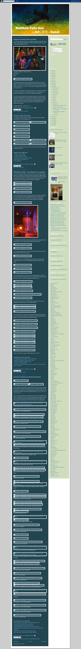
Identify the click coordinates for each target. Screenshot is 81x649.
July (54, 96)
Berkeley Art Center (54, 312)
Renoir (52, 439)
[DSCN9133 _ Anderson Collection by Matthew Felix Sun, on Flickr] (21, 491)
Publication (53, 433)
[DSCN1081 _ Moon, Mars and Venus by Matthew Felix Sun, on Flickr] (22, 136)
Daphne (52, 343)
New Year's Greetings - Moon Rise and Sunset (23, 158)
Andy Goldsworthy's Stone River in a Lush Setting (23, 623)
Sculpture (52, 451)
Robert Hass (53, 443)
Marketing (52, 395)
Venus (22, 167)
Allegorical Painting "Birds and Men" (25, 39)
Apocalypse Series (41, 82)
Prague (52, 432)
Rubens (52, 446)
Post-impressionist (54, 429)
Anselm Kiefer (53, 294)
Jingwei (52, 380)
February (55, 104)
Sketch (52, 457)
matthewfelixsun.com (26, 105)
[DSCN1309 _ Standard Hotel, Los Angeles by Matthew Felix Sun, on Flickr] (23, 248)
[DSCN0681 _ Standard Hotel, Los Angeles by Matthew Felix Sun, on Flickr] (23, 188)
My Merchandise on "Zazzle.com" (57, 204)
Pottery (52, 430)
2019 (53, 80)
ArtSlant (52, 301)
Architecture (53, 298)
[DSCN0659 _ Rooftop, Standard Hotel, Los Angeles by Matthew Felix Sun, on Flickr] (24, 342)
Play (51, 425)
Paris (52, 419)
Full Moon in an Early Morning (19, 155)
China (52, 325)
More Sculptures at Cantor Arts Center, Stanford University (25, 632)
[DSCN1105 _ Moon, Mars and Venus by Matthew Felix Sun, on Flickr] (22, 122)
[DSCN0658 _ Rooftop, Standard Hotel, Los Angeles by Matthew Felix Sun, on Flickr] (24, 334)
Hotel (17, 372)
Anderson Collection (20, 638)
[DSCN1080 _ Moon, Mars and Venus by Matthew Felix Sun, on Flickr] (22, 125)
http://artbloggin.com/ (55, 251)
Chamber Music (54, 323)
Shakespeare (53, 453)
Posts (53, 49)
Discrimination (53, 346)
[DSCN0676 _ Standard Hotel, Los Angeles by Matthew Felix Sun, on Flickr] (23, 202)
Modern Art (26, 638)
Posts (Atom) (21, 643)
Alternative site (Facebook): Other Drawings (59, 230)
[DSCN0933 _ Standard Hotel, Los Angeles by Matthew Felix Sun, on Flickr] (23, 244)
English (52, 350)
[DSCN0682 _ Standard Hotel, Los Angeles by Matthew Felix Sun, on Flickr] (23, 255)
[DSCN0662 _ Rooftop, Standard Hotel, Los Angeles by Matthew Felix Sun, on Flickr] (24, 349)
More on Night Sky (17, 160)
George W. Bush (25, 86)
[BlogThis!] (16, 109)
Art (51, 300)
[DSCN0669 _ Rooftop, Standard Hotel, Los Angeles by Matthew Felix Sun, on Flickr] (24, 346)
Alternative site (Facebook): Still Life (57, 222)
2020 (53, 78)
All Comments (55, 51)
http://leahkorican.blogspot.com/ (57, 261)
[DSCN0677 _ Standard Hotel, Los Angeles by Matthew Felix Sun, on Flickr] (23, 192)
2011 (53, 121)
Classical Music (54, 330)
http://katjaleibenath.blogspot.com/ (57, 265)
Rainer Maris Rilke (54, 434)
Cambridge (53, 322)
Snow (52, 458)
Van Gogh (52, 468)
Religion (52, 437)
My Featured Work (19, 111)
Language (52, 387)
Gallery (52, 361)
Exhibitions (53, 353)
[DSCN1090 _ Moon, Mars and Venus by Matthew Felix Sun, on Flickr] (22, 143)
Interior (52, 375)
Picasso (52, 423)
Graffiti (52, 364)
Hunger (52, 371)
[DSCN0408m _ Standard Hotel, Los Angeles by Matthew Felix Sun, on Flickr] (23, 281)
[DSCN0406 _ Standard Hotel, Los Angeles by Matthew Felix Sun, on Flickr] (23, 272)
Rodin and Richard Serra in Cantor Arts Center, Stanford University (27, 622)
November (55, 89)
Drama (52, 347)
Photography (53, 422)
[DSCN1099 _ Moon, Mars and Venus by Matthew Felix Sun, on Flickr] (38, 140)
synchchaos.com (54, 475)
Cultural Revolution (54, 342)
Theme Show (53, 462)
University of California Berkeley (57, 467)
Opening (52, 413)
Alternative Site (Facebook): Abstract (58, 223)
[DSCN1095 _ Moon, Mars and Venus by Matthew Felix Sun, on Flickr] (22, 140)
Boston (52, 316)
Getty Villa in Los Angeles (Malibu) (20, 362)
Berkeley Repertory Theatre (56, 315)
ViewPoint (52, 471)
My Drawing (53, 405)
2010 (53, 123)
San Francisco (53, 448)
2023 (53, 73)
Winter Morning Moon (58, 147)
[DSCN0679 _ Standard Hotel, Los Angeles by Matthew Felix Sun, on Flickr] (23, 265)
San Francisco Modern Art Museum (57, 450)
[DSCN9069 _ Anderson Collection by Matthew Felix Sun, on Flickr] (21, 384)
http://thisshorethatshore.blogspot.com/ (58, 275)
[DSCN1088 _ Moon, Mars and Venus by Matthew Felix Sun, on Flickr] (22, 129)
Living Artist (53, 391)
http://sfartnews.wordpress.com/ (57, 255)
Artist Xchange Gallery (55, 305)
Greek (52, 367)
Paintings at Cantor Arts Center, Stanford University (24, 625)
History (52, 370)
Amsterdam (53, 293)
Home (30, 641)
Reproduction (53, 440)
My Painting (25, 111)
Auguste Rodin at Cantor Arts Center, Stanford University (25, 630)
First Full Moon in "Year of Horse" (20, 156)
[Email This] (14, 109)
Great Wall (53, 366)
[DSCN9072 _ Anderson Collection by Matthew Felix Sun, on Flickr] (36, 384)
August (54, 94)
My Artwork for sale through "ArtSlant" (58, 205)
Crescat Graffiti (53, 336)
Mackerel (52, 394)
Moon (20, 167)
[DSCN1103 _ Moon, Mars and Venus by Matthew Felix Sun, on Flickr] (38, 143)
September (55, 92)
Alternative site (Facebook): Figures (57, 215)
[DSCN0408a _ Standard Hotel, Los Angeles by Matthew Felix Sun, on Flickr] (23, 297)
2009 (53, 124)
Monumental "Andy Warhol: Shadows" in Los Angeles (24, 360)
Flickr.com (53, 356)
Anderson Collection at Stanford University (27, 377)
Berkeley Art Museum (55, 314)
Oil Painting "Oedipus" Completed (55, 129)
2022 (53, 75)
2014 (53, 116)
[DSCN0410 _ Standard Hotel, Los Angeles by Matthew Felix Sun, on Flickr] (23, 268)
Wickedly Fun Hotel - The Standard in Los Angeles (29, 172)
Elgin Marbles (53, 349)
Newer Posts (16, 641)
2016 (53, 84)
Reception (52, 436)
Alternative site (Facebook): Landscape (58, 218)
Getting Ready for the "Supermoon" (21, 159)
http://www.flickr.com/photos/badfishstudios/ (59, 269)
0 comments (31, 107)
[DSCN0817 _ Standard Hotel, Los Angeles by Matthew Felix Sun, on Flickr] (23, 182)
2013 (53, 118)
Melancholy (53, 396)
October (54, 91)
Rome (52, 444)
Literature (52, 388)
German (52, 363)
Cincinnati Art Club (54, 326)
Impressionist (53, 373)
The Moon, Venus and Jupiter (19, 153)
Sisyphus (52, 455)
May (54, 99)
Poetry (52, 426)
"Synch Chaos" (53, 283)
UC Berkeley (53, 465)
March (54, 102)
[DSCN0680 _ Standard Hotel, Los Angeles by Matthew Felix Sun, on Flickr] (23, 284)
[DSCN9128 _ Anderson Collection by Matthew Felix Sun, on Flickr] (21, 457)
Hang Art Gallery (54, 368)
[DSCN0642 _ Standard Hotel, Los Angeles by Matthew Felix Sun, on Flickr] (26, 237)
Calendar (52, 319)
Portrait (52, 427)
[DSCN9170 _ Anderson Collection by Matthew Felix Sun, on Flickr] (21, 534)
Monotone (52, 399)
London (52, 392)
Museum (52, 402)
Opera (52, 415)
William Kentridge (54, 472)
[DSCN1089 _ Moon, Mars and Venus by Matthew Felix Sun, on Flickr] (38, 122)
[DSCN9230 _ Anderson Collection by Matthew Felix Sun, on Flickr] (21, 380)
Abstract (52, 287)
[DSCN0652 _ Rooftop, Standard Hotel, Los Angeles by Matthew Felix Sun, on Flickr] (24, 331)
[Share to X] (17, 109)
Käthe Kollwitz (53, 384)
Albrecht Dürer (53, 288)
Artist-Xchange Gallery (55, 307)
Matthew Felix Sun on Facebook (55, 173)
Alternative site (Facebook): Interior (57, 221)
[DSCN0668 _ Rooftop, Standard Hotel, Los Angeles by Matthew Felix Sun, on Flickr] (24, 340)
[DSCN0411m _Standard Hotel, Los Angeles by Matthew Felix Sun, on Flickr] (23, 287)
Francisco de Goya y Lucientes (57, 360)
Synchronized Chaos (55, 461)
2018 (53, 81)
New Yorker (53, 412)
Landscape (53, 385)
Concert (52, 335)
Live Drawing (53, 389)
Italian (52, 377)
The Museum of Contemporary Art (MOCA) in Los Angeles (25, 364)
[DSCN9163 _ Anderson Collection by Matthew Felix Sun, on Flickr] (21, 519)
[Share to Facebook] (19, 109)
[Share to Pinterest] (20, 109)
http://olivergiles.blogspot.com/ (56, 239)
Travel (24, 372)
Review (52, 441)
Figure (52, 354)
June (54, 97)
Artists (52, 308)
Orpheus (52, 416)
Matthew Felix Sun (63, 177)
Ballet (52, 309)
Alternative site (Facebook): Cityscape (58, 219)
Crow (52, 339)
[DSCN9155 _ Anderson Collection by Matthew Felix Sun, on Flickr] (21, 511)
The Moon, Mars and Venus (22, 116)
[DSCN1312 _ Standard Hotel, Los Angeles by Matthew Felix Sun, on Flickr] (23, 184)
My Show (52, 408)
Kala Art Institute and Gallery (56, 382)
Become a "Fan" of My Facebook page (58, 212)
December (55, 87)
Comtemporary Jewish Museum (57, 333)
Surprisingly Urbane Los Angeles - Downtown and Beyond (25, 358)
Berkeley (52, 311)
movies (52, 474)
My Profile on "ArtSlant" (55, 207)
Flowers (52, 357)
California (52, 321)
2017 (53, 83)
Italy (51, 378)
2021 (53, 76)
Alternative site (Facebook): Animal (57, 216)
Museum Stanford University (34, 638)
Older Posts (44, 641)
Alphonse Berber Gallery (55, 291)
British (52, 318)
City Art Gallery (53, 328)
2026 (53, 70)
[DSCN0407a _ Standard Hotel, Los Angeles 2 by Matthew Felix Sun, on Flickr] (23, 290)
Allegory (52, 290)
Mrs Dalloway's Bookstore (56, 401)
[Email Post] (35, 107)
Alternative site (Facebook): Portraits (58, 214)
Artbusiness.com (54, 302)
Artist (52, 304)
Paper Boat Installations (58, 155)
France (52, 359)
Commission (53, 332)
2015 (53, 86)
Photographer (53, 420)
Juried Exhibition (54, 381)
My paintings (53, 409)
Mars (17, 167)
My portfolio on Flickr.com (55, 208)
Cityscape (52, 329)
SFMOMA (52, 447)
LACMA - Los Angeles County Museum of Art (22, 361)
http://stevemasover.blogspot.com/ (57, 235)
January (54, 114)
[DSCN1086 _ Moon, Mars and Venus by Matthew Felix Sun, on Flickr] (22, 132)
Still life (52, 460)
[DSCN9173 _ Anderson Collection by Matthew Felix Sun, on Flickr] (21, 538)
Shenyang (52, 454)
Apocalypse (53, 295)
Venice (52, 469)
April (54, 100)
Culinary (52, 340)
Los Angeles (21, 372)
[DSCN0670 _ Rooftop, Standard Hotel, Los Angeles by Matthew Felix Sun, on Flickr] (24, 337)
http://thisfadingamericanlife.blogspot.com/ (59, 279)
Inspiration (53, 374)
